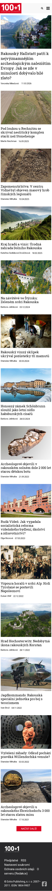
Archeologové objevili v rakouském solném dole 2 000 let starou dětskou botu (26, 468)
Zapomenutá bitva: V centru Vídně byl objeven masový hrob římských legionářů (25, 190)
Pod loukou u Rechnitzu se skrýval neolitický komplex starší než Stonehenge (22, 132)
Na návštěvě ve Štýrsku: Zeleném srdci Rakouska (20, 300)
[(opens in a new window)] (44, 872)
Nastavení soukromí (17, 865)
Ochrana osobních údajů (19, 869)
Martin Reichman (9, 141)
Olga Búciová (7, 538)
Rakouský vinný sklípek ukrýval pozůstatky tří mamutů (25, 354)
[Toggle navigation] (48, 8)
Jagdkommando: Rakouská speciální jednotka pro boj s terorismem (21, 699)
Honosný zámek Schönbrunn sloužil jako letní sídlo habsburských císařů (23, 410)
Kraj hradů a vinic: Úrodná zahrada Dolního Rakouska (21, 246)
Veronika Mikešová (10, 83)
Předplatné (11, 860)
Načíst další (29, 828)
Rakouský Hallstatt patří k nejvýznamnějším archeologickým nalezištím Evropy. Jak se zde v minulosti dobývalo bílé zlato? (26, 65)
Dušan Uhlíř (6, 596)
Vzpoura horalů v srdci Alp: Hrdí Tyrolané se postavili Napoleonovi (25, 587)
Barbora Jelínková (9, 307)
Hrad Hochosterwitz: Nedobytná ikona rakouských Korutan (25, 643)
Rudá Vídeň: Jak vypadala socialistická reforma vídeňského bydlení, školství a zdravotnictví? (23, 527)
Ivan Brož (5, 707)
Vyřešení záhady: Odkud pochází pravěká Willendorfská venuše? (26, 755)
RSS (23, 860)
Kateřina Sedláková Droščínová (15, 253)
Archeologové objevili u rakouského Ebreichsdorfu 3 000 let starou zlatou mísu (25, 810)
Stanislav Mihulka (9, 199)
